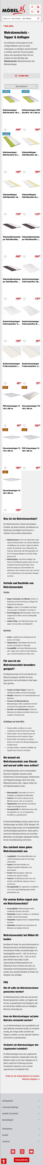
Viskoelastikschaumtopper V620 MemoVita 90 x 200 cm (11, 280)
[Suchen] (38, 18)
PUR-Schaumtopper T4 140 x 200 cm (11, 407)
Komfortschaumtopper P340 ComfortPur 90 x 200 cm (30, 322)
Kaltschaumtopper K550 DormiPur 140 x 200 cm (31, 111)
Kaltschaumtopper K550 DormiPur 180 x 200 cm (11, 111)
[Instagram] (22, 1151)
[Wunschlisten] (32, 12)
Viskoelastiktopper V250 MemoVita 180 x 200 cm (30, 153)
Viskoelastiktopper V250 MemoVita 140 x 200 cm (11, 196)
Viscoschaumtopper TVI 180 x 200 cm (31, 407)
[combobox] (19, 18)
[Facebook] (13, 1151)
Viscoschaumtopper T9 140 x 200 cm (11, 449)
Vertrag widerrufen (21, 1160)
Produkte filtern (23, 76)
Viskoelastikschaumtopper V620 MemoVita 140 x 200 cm (31, 238)
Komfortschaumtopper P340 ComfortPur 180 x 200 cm (31, 280)
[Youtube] (31, 1151)
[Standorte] (38, 7)
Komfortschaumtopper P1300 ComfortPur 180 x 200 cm (11, 365)
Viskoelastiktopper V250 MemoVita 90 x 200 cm (30, 196)
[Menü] (32, 7)
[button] (21, 1099)
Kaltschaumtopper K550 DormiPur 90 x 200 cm (10, 153)
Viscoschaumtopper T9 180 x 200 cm (11, 491)
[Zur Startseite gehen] (10, 9)
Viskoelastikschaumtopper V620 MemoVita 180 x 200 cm (11, 238)
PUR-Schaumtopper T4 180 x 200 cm (30, 449)
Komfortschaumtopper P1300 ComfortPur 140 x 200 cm (30, 365)
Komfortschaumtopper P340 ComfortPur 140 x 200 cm (12, 322)
